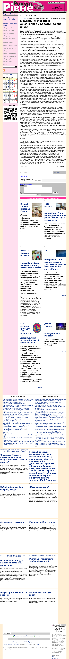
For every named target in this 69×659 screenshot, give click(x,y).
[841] (22, 426)
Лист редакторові (18, 642)
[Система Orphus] (31, 181)
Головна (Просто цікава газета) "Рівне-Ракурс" (9, 18)
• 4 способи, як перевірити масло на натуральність (18, 431)
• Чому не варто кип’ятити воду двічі (14, 403)
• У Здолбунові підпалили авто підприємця (16, 434)
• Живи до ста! (7, 420)
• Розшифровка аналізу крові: (12, 426)
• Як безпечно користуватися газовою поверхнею (50, 444)
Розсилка (16, 644)
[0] (20, 402)
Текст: (22, 193)
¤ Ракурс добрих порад (10, 59)
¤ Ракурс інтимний (8, 50)
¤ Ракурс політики (8, 30)
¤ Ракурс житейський (9, 48)
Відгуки (10, 644)
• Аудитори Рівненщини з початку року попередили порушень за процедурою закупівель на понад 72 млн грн (18, 443)
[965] (21, 406)
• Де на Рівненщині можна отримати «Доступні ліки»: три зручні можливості (49, 413)
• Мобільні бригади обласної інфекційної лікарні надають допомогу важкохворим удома (49, 430)
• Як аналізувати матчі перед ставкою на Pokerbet (50, 426)
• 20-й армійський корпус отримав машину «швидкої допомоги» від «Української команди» (49, 433)
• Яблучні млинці (40, 411)
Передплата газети (33, 642)
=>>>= (40, 234)
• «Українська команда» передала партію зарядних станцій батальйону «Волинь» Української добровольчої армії (50, 423)
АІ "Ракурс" (55, 658)
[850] (22, 428)
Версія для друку (57, 172)
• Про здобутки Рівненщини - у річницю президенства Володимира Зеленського (15, 422)
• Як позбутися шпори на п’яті (12, 428)
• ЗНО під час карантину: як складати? (14, 425)
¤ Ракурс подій (7, 28)
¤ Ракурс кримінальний (10, 45)
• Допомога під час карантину (12, 429)
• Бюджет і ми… (7, 440)
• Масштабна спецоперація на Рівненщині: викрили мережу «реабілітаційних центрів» (16, 409)
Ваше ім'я (23, 185)
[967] (22, 429)
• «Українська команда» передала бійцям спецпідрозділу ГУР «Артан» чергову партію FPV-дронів (50, 407)
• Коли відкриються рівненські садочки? (15, 416)
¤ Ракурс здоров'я (8, 36)
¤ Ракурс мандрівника (9, 53)
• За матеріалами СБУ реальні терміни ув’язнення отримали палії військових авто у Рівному (50, 399)
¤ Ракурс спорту (8, 42)
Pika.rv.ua (55, 656)
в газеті (38, 644)
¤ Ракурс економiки (8, 33)
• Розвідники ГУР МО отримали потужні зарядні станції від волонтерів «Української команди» (49, 416)
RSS (25, 642)
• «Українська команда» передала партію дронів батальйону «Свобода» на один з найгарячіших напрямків (50, 438)
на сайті (27, 644)
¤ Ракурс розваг (7, 61)
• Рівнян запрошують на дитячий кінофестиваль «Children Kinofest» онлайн (18, 406)
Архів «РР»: (9, 75)
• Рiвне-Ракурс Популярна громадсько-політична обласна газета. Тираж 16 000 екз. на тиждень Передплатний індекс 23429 (18, 400)
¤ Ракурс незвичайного (9, 56)
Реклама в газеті (7, 642)
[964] (27, 403)
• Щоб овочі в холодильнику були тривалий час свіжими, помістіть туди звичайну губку (17, 413)
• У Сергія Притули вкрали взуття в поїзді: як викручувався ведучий (16, 418)
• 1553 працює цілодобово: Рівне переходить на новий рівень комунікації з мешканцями (50, 442)
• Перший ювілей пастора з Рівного (46, 409)
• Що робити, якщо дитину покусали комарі (16, 437)
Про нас (5, 644)
